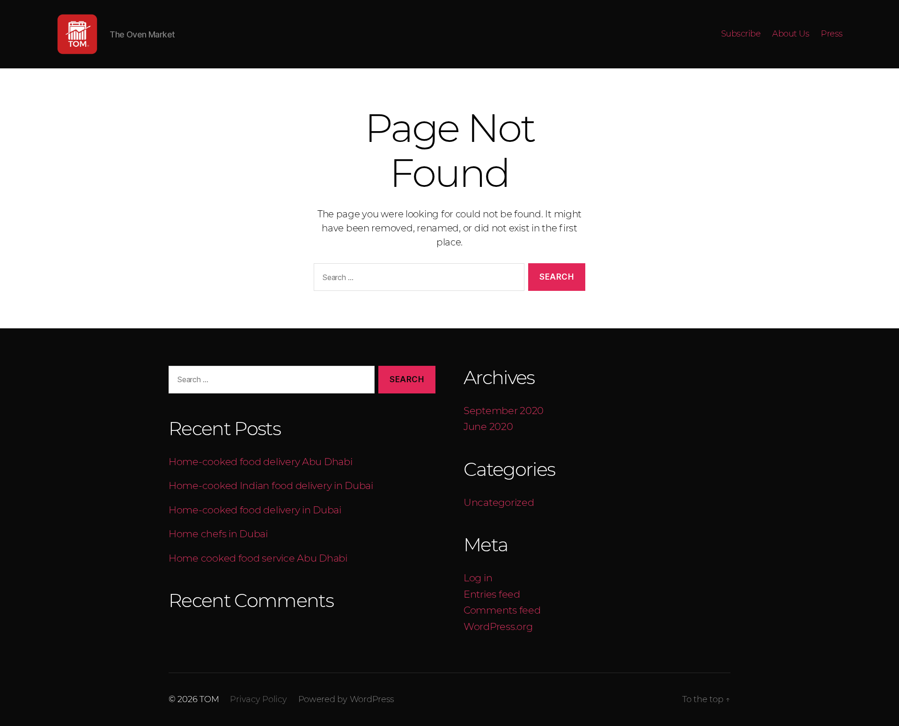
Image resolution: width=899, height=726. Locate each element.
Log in (478, 578)
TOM (209, 699)
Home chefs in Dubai (219, 534)
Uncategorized (499, 502)
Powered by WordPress (346, 699)
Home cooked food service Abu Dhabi (258, 558)
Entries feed (492, 594)
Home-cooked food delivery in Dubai (255, 510)
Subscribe (741, 34)
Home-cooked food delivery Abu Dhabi (261, 461)
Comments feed (502, 610)
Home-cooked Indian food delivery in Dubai (272, 485)
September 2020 (504, 410)
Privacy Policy (258, 699)
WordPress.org (498, 626)
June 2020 (488, 426)
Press (832, 34)
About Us (790, 34)
